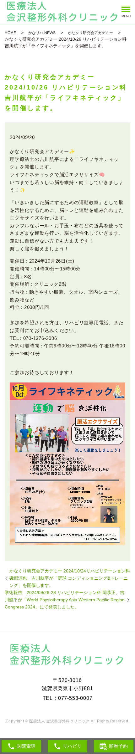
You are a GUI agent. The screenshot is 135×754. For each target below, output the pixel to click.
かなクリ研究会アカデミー (90, 33)
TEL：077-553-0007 (68, 698)
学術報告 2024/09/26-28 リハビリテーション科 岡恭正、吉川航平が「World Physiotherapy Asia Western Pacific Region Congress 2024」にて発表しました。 (65, 599)
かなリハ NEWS (42, 33)
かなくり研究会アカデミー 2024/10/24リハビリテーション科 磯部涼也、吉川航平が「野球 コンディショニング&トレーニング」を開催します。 (69, 578)
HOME (10, 33)
